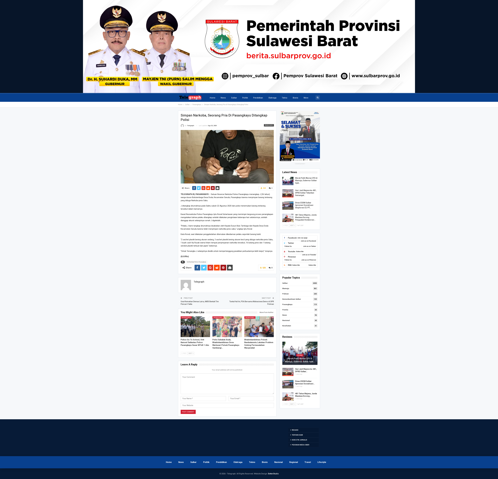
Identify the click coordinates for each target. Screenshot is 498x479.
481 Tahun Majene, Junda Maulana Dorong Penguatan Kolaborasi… (306, 217)
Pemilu (285, 310)
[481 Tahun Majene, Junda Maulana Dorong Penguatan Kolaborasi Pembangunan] (287, 218)
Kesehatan (286, 326)
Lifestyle (321, 462)
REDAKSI (295, 430)
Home (212, 98)
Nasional (286, 320)
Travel (308, 462)
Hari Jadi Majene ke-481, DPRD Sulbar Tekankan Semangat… (305, 192)
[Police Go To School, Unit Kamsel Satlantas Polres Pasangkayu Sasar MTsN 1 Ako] (195, 326)
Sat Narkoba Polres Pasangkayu (196, 262)
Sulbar (234, 98)
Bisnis (295, 98)
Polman (285, 294)
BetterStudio (273, 474)
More (306, 98)
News (223, 98)
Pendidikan (258, 98)
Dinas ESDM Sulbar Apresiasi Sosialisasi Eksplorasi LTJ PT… (304, 205)
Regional (293, 462)
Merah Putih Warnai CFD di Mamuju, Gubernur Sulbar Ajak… (306, 180)
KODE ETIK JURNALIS (299, 440)
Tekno (284, 98)
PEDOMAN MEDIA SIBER (300, 445)
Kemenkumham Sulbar (291, 299)
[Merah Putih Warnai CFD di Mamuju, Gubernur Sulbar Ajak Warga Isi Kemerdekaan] (287, 181)
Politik (245, 98)
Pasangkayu (269, 125)
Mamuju (285, 288)
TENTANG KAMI (297, 435)
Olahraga (272, 98)
